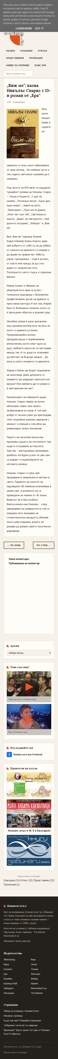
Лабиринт (9, 988)
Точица (34, 969)
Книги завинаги (24, 932)
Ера (5, 973)
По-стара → (44, 545)
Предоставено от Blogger (15, 1052)
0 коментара (19, 102)
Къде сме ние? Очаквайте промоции (22, 1020)
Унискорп (35, 973)
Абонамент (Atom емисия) (17, 941)
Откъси (42, 50)
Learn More (24, 28)
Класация (9, 880)
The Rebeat (39, 932)
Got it (39, 28)
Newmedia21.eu (11, 935)
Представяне (41, 880)
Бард (6, 964)
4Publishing (9, 959)
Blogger (36, 876)
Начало (10, 50)
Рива (33, 959)
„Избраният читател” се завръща (20, 1025)
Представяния (15, 58)
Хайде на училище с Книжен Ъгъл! (21, 1010)
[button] (29, 686)
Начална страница (13, 1015)
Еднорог (8, 969)
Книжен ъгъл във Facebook (25, 754)
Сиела (34, 964)
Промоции (36, 58)
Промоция (10, 884)
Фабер (34, 978)
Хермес (34, 983)
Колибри (8, 978)
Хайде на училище (17, 65)
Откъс (24, 880)
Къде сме (40, 65)
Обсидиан (9, 993)
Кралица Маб (10, 983)
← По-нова (13, 545)
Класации (26, 50)
